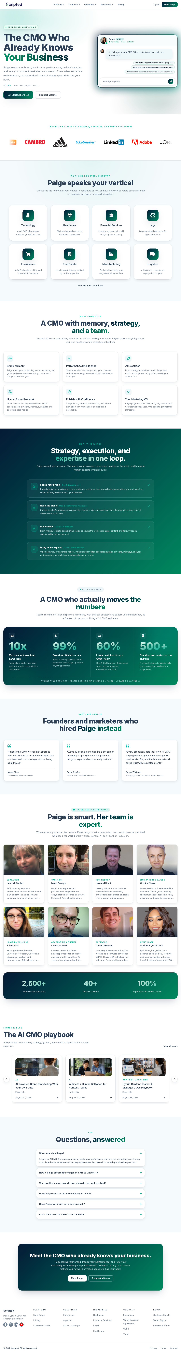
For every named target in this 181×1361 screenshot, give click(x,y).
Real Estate (98, 1331)
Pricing (121, 4)
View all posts (171, 1046)
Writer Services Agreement (130, 1322)
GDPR (126, 1329)
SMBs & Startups (71, 1325)
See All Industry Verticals (90, 285)
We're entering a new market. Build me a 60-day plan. (153, 66)
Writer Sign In (160, 1320)
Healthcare (98, 1315)
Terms (163, 1348)
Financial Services (102, 1320)
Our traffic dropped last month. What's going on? (154, 61)
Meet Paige (169, 4)
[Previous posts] (6, 1079)
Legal (96, 1325)
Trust (125, 1334)
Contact (174, 1348)
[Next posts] (174, 1079)
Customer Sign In (161, 1315)
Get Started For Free (18, 94)
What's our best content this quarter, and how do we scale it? (150, 70)
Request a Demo (48, 94)
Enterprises (69, 1315)
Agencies (68, 1320)
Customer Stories (41, 1325)
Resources (128, 1315)
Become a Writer (161, 1325)
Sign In (156, 4)
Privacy (153, 1348)
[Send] (170, 80)
